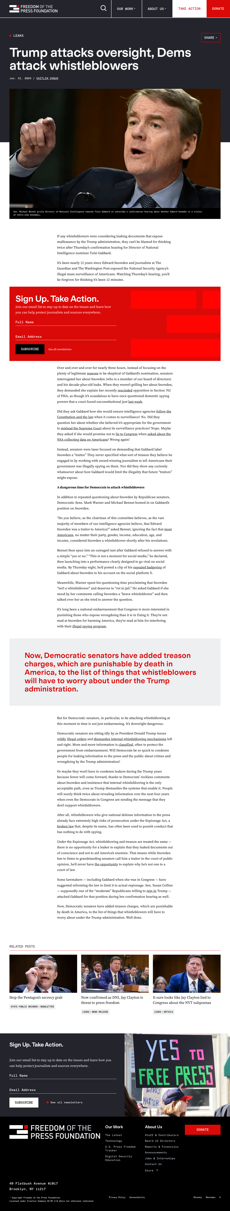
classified (126, 744)
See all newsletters (59, 349)
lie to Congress (127, 434)
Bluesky (198, 1197)
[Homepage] (33, 8)
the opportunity (106, 864)
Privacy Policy (117, 1197)
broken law (65, 826)
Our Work (125, 9)
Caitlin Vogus (47, 78)
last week (135, 401)
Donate (218, 9)
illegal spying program (89, 626)
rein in (151, 891)
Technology (113, 1140)
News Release (100, 1011)
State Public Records (24, 1006)
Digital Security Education (118, 1158)
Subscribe (30, 349)
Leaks (18, 36)
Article (168, 1011)
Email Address (28, 337)
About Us (156, 9)
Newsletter (47, 1006)
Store (149, 1170)
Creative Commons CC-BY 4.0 (42, 1201)
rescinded (125, 390)
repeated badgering (147, 567)
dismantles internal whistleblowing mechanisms (130, 739)
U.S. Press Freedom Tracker (120, 1148)
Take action (189, 9)
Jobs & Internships (160, 1158)
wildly (61, 739)
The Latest (113, 1135)
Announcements (156, 1152)
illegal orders (77, 739)
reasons (92, 373)
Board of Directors (160, 1140)
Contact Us (153, 1164)
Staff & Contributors (162, 1135)
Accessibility (137, 1197)
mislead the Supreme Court (81, 428)
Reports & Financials (162, 1146)
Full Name (24, 322)
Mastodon (210, 1197)
